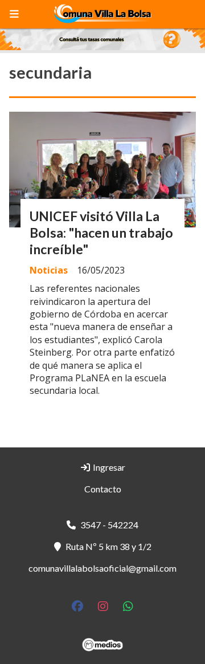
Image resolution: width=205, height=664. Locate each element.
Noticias (49, 270)
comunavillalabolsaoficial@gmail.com (102, 568)
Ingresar (108, 467)
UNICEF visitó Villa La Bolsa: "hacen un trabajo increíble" (101, 232)
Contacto (102, 488)
